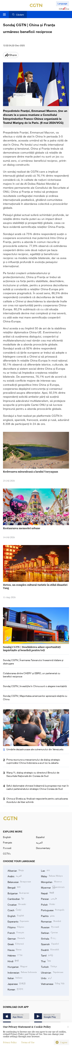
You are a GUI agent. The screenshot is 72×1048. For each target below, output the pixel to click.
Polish (48, 904)
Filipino (16, 927)
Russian (50, 927)
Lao (45, 870)
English (7, 837)
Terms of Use (27, 1042)
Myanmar (52, 887)
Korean (15, 989)
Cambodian (16, 898)
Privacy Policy (10, 1042)
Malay (52, 876)
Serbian (49, 932)
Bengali (14, 887)
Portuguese (52, 910)
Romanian (51, 921)
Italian (15, 978)
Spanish (50, 944)
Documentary (43, 848)
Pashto (47, 915)
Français (7, 842)
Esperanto (18, 921)
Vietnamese (52, 983)
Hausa (14, 949)
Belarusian (19, 882)
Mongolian (51, 882)
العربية (39, 842)
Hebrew (15, 955)
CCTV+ (7, 853)
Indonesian (22, 972)
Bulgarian (18, 893)
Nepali (47, 893)
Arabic (15, 876)
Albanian (16, 870)
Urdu (46, 978)
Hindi (13, 961)
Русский (7, 848)
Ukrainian (52, 972)
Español (40, 837)
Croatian (17, 904)
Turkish (49, 966)
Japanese (17, 983)
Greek (16, 944)
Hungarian (17, 966)
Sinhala (48, 938)
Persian (49, 898)
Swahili (50, 949)
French (16, 932)
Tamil (47, 955)
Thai (46, 961)
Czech (14, 910)
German (16, 938)
